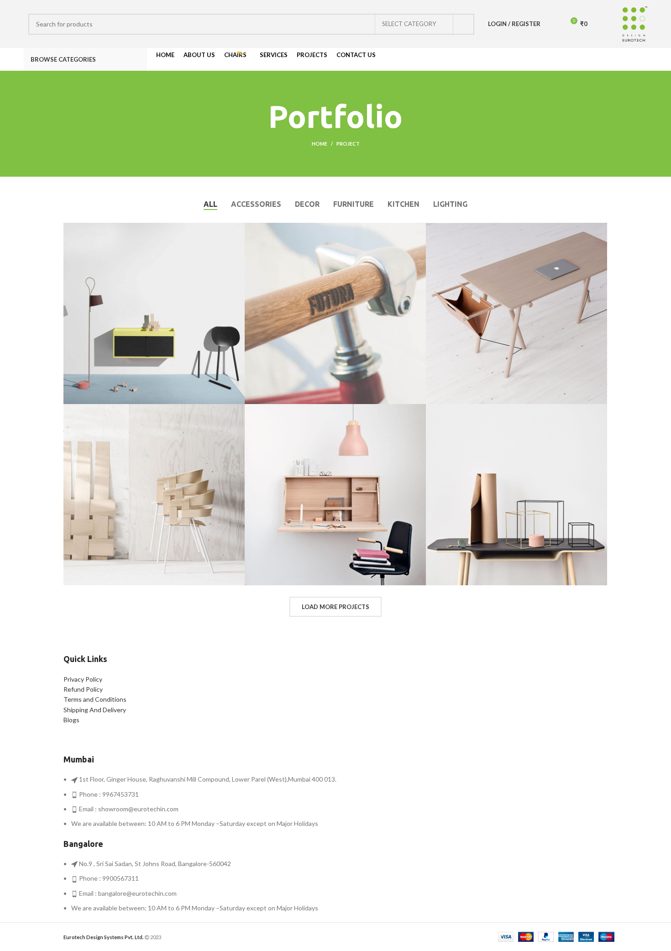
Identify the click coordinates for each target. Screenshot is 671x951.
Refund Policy (83, 689)
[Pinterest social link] (631, 59)
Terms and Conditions (94, 699)
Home (319, 144)
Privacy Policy (82, 679)
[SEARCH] (463, 24)
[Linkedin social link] (642, 59)
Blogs (71, 720)
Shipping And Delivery (94, 710)
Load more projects (335, 606)
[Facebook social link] (610, 59)
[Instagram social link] (621, 59)
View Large (238, 229)
